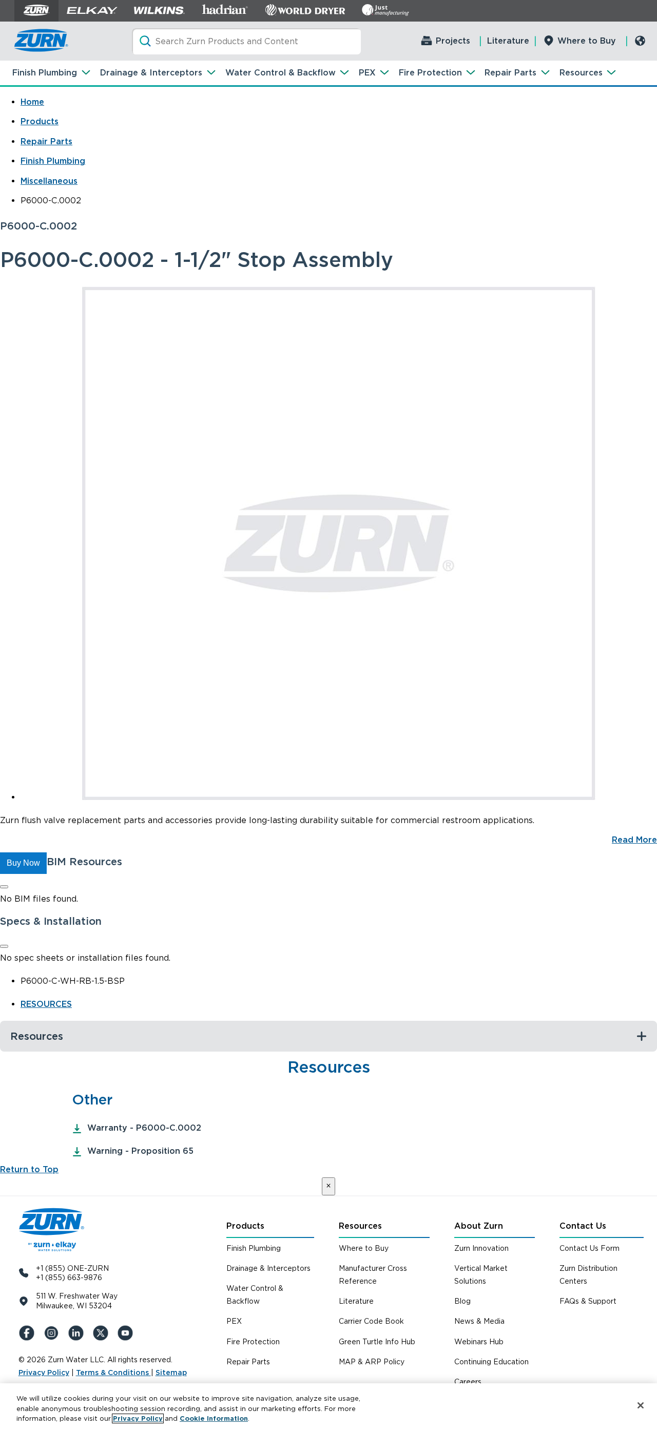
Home (32, 102)
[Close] (4, 886)
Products (40, 121)
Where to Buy (586, 41)
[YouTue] (127, 1333)
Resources (581, 73)
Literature (508, 41)
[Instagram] (53, 1333)
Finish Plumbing (44, 73)
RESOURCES (46, 1004)
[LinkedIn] (78, 1333)
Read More (634, 840)
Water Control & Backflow (280, 73)
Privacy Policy (43, 1372)
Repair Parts (510, 73)
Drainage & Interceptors (151, 73)
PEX (367, 73)
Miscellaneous (49, 181)
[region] (328, 1406)
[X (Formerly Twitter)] (102, 1333)
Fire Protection (430, 73)
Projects (453, 41)
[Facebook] (28, 1333)
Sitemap (171, 1372)
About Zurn (478, 1226)
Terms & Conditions (113, 1372)
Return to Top (29, 1169)
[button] (23, 863)
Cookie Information (214, 1418)
